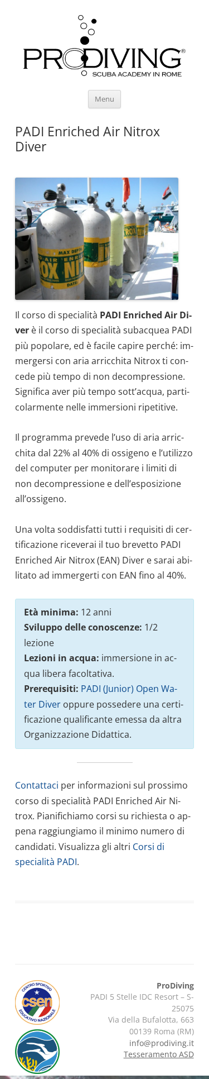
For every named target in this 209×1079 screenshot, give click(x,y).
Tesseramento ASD (159, 1054)
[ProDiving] (104, 47)
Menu (104, 99)
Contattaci (37, 785)
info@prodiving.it (161, 1043)
